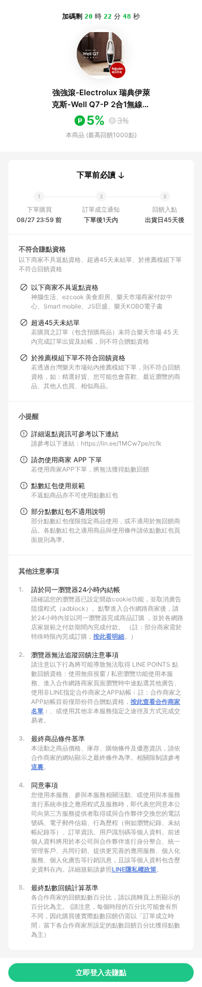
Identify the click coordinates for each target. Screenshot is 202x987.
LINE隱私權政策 (134, 869)
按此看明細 (108, 636)
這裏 (37, 767)
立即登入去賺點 (101, 972)
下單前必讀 (96, 175)
